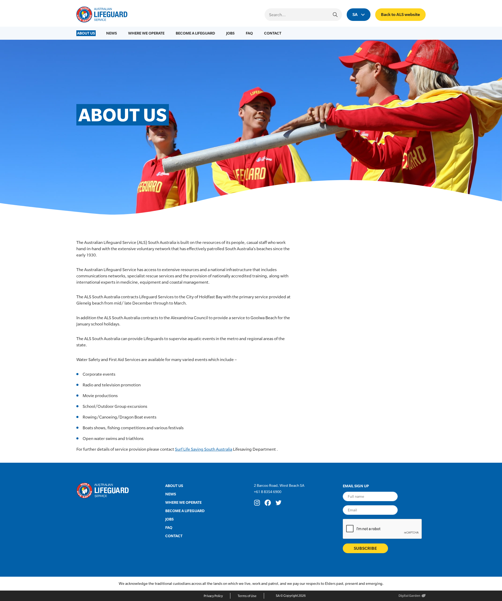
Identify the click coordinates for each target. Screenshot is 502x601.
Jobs (230, 33)
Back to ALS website (400, 14)
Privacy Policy (213, 596)
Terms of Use (247, 596)
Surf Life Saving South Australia (203, 449)
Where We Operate (146, 33)
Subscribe (365, 548)
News (111, 33)
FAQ (249, 33)
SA (355, 14)
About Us (86, 33)
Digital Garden (409, 596)
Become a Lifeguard (195, 33)
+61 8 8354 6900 (268, 492)
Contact (272, 33)
